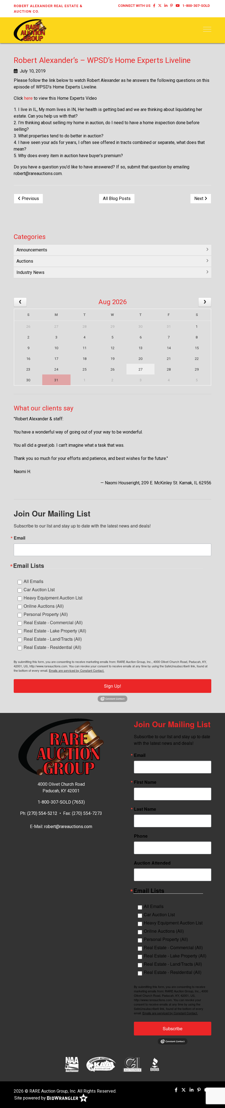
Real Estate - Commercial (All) (53, 622)
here (28, 98)
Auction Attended (152, 863)
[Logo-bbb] (155, 1064)
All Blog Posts (117, 198)
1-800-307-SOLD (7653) (61, 802)
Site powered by (30, 1098)
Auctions (24, 261)
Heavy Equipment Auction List (53, 598)
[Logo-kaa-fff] (101, 1064)
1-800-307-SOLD (196, 6)
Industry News (30, 272)
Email (19, 538)
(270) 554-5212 (42, 813)
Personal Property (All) (46, 614)
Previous (30, 198)
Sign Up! (112, 686)
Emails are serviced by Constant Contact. (76, 670)
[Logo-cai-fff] (132, 1064)
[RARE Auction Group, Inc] (30, 30)
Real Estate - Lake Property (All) (55, 630)
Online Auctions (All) (44, 606)
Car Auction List (39, 589)
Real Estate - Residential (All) (52, 647)
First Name (145, 782)
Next (199, 198)
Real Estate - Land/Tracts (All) (53, 639)
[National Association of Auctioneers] (71, 1064)
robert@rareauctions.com (68, 826)
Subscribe (172, 1028)
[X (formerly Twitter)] (160, 6)
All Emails (33, 581)
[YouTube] (178, 6)
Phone (141, 836)
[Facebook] (154, 6)
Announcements (31, 249)
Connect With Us (134, 6)
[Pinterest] (171, 6)
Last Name (145, 809)
